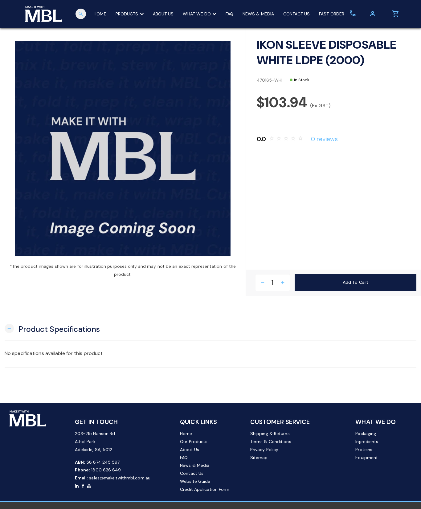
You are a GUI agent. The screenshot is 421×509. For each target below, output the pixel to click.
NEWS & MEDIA (258, 14)
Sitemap (259, 457)
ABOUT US (163, 14)
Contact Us (191, 473)
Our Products (193, 441)
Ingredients (366, 441)
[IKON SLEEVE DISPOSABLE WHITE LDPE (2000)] (122, 148)
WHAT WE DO (197, 14)
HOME (100, 14)
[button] (52, 329)
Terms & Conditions (270, 441)
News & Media (194, 465)
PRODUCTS (127, 14)
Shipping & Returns (270, 433)
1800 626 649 (106, 470)
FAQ (229, 14)
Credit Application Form (204, 489)
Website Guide (195, 481)
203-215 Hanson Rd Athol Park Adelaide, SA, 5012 (95, 441)
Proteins (363, 449)
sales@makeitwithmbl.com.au (119, 478)
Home (186, 433)
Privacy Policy (264, 449)
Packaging (365, 433)
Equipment (366, 457)
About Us (189, 449)
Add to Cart (355, 282)
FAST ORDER (331, 14)
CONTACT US (296, 14)
